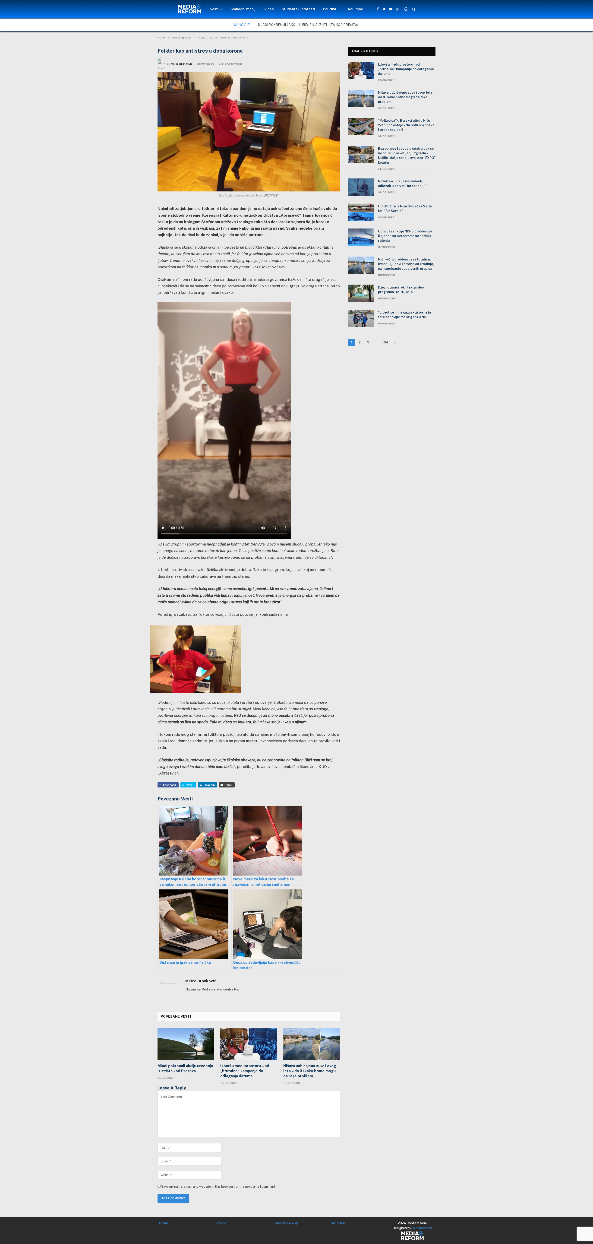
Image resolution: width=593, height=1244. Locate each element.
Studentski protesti (298, 9)
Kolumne (355, 9)
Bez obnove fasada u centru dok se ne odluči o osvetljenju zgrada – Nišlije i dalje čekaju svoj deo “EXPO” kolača (406, 155)
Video (269, 9)
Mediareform (422, 1228)
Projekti (221, 1223)
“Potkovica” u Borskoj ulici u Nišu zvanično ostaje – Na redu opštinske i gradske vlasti (406, 125)
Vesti (214, 9)
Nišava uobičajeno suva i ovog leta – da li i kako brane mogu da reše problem (309, 1071)
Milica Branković (181, 63)
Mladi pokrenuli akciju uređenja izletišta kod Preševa (308, 25)
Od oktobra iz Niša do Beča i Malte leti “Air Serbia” (405, 208)
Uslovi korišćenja (286, 1223)
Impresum (338, 1223)
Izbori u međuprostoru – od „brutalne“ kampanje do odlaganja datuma (244, 1071)
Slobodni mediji (243, 9)
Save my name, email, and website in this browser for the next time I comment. (218, 1186)
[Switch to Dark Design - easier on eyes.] (406, 9)
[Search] (413, 9)
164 (385, 342)
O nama (163, 1223)
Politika (329, 9)
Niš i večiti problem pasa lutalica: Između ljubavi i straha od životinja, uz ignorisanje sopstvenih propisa (406, 263)
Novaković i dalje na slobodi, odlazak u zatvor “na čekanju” (402, 183)
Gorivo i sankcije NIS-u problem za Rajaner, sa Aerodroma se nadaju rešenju (405, 235)
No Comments (232, 63)
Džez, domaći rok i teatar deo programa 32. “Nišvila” (401, 290)
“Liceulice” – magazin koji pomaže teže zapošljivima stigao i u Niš (404, 315)
